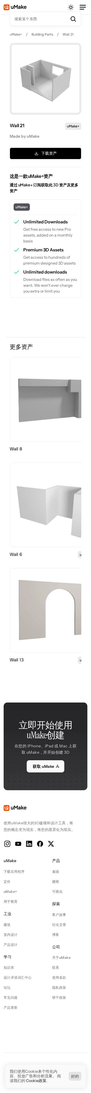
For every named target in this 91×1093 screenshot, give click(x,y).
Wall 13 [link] (17, 660)
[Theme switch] (70, 7)
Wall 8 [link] (16, 449)
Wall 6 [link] (16, 554)
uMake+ (16, 34)
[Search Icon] (45, 18)
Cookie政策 (36, 1080)
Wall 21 (68, 34)
